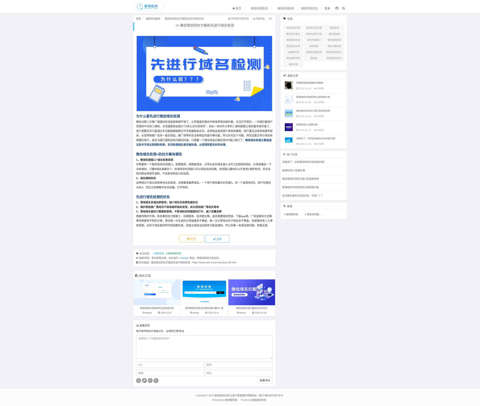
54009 (320, 102)
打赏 (193, 238)
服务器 (313, 58)
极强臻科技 (291, 214)
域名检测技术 (285, 8)
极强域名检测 (293, 40)
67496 (320, 144)
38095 (320, 88)
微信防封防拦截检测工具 (314, 29)
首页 (238, 8)
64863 (320, 130)
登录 (327, 8)
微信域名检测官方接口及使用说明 (313, 111)
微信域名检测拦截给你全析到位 (252, 308)
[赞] (150, 380)
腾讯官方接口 (293, 34)
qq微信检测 (293, 52)
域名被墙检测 (334, 40)
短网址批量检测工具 (314, 53)
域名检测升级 (293, 28)
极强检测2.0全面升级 (306, 124)
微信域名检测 (174, 253)
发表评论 (265, 380)
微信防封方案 (293, 46)
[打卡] (144, 380)
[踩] (156, 380)
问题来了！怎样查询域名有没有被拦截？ (316, 138)
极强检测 (334, 28)
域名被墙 (313, 46)
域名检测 (159, 253)
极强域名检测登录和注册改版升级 (157, 308)
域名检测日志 (309, 8)
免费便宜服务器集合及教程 (309, 83)
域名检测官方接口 (314, 35)
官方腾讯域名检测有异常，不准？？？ (303, 195)
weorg (184, 258)
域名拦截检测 (334, 46)
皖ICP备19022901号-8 (271, 395)
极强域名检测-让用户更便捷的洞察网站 (235, 395)
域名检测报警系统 (316, 214)
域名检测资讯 (259, 8)
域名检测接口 (314, 40)
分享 (219, 238)
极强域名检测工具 (334, 59)
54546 (320, 116)
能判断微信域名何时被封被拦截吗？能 (204, 308)
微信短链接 (334, 34)
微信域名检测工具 (334, 53)
